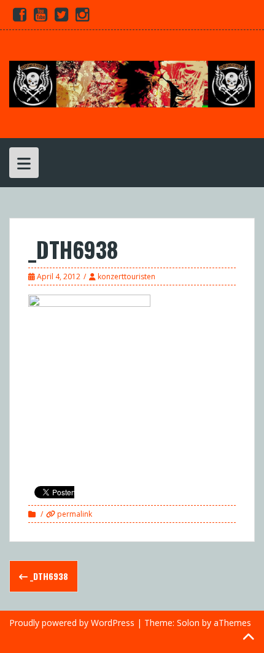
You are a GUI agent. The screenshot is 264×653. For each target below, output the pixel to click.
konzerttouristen (126, 276)
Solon (188, 622)
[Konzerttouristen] (132, 83)
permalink (73, 514)
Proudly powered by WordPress (71, 622)
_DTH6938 (48, 576)
